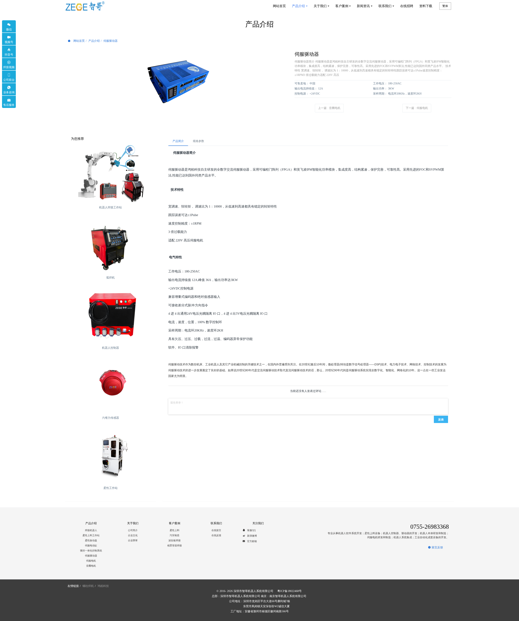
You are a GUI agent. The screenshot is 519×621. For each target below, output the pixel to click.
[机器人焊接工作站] (110, 174)
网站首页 (279, 6)
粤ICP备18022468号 (289, 591)
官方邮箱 (252, 541)
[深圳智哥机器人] (85, 6)
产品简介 (178, 141)
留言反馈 (437, 547)
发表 (441, 419)
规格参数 (198, 141)
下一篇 (417, 108)
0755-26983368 (429, 526)
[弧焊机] (110, 244)
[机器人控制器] (110, 314)
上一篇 (329, 108)
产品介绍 (94, 40)
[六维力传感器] (110, 384)
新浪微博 (252, 535)
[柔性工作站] (110, 454)
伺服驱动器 (110, 40)
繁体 (445, 6)
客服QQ (251, 530)
